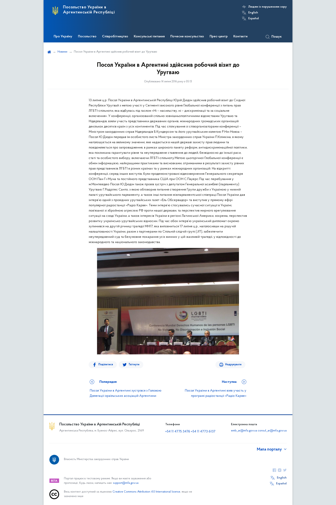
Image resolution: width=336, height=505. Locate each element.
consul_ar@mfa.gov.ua (272, 430)
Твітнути (134, 364)
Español (253, 18)
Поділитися (105, 364)
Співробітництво (115, 36)
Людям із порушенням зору (267, 6)
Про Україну (63, 36)
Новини (62, 51)
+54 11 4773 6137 (203, 431)
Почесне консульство (187, 36)
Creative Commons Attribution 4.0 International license (146, 491)
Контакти (240, 36)
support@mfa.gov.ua (125, 483)
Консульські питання (149, 36)
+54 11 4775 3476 (177, 431)
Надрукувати (233, 364)
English (253, 12)
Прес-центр (219, 36)
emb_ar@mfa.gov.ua (244, 430)
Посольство (87, 36)
